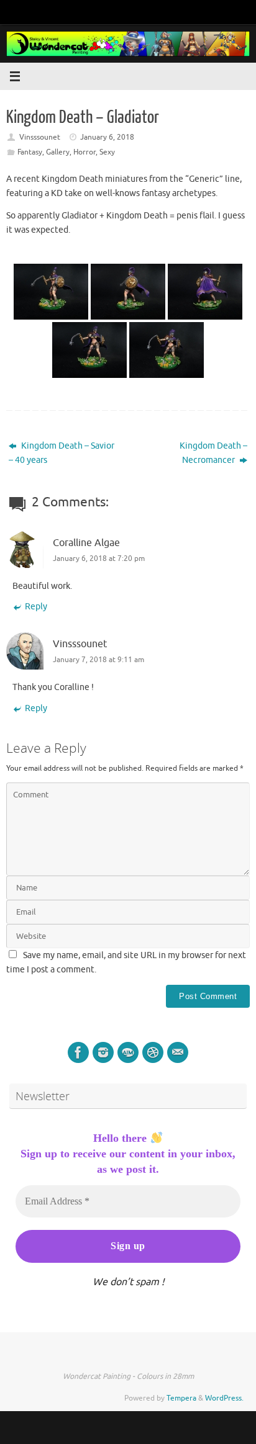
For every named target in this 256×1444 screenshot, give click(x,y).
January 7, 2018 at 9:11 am (98, 660)
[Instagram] (103, 1052)
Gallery (58, 152)
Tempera (181, 1398)
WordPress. (224, 1398)
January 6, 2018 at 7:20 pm (99, 558)
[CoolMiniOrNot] (128, 1052)
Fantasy (29, 152)
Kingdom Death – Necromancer (213, 453)
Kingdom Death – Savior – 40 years (61, 453)
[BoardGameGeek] (152, 1052)
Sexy (107, 152)
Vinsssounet (39, 137)
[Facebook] (78, 1052)
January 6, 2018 (107, 137)
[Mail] (177, 1052)
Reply (36, 606)
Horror (84, 152)
